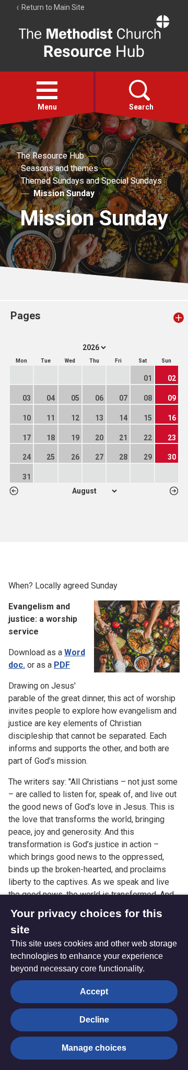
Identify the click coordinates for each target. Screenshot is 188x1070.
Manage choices (94, 1047)
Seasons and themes (59, 168)
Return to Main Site (52, 7)
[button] (47, 90)
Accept (94, 991)
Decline (94, 1019)
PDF (62, 665)
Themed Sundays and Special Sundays (91, 181)
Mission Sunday (64, 193)
